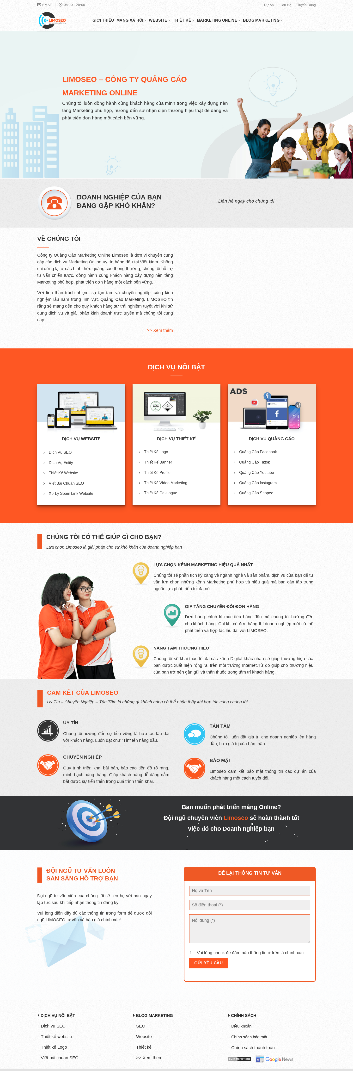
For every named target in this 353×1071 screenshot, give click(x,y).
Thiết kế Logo (54, 1047)
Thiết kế (144, 1047)
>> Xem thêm (160, 330)
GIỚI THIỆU (103, 20)
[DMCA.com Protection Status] (240, 1058)
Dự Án (269, 5)
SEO (140, 1026)
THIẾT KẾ (182, 20)
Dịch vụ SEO (53, 1026)
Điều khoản (241, 1026)
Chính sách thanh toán (253, 1047)
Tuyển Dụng (306, 5)
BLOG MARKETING (261, 20)
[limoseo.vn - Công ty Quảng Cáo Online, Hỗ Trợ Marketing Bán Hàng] (61, 20)
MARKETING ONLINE (217, 20)
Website (144, 1036)
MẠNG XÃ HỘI (129, 20)
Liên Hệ (285, 5)
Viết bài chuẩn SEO (60, 1057)
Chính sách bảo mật (249, 1037)
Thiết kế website (56, 1036)
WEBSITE (158, 20)
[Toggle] (137, 1061)
